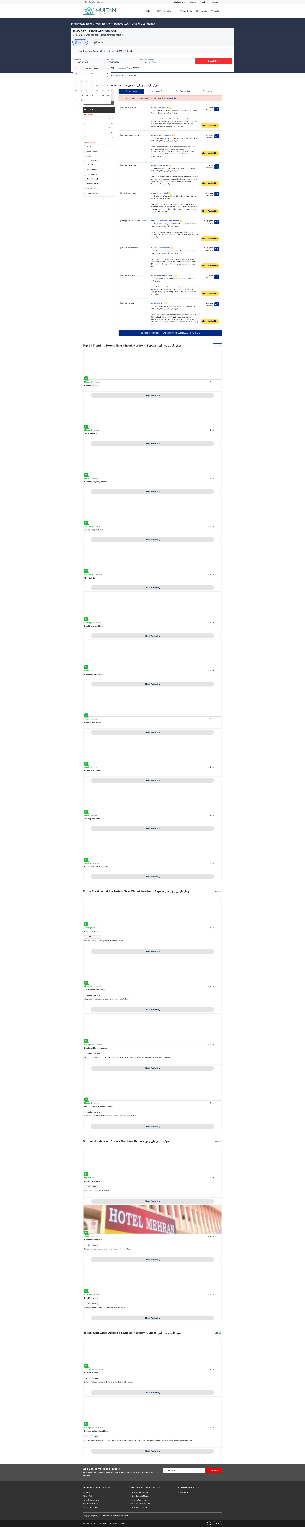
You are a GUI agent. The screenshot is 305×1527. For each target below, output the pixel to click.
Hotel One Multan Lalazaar (95, 1048)
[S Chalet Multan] (152, 1352)
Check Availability (210, 125)
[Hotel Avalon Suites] (135, 165)
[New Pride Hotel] (152, 911)
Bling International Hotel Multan (165, 220)
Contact (216, 11)
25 (87, 95)
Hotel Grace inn (91, 385)
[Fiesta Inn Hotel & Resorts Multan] (152, 1086)
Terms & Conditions (91, 1500)
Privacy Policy (88, 1496)
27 (97, 95)
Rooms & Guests (147, 59)
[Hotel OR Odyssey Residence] (152, 461)
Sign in (193, 2)
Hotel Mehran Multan (93, 1240)
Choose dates (172, 98)
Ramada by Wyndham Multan (96, 1431)
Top (208, 91)
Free (183, 91)
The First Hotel (90, 434)
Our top (131, 91)
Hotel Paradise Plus (159, 107)
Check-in (77, 59)
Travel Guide (183, 1492)
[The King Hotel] (152, 557)
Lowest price (157, 91)
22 (108, 90)
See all (218, 346)
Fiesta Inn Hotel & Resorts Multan (98, 1106)
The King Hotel (90, 578)
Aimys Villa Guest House (94, 990)
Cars (100, 42)
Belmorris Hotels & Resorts (96, 867)
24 (82, 95)
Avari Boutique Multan (93, 530)
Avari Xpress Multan (93, 819)
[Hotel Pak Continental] (135, 248)
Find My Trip (179, 2)
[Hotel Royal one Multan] (152, 606)
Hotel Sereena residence (162, 135)
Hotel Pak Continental (161, 248)
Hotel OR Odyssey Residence (96, 482)
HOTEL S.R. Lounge (92, 770)
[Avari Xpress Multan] (152, 798)
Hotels (82, 42)
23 (76, 95)
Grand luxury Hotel (159, 193)
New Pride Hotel (91, 931)
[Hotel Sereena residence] (135, 135)
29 (108, 95)
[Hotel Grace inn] (152, 365)
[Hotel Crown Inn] (152, 1277)
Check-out (110, 59)
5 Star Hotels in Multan (139, 1492)
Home (150, 11)
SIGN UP (214, 1471)
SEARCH (213, 61)
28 (103, 95)
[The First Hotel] (152, 413)
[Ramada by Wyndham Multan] (152, 1411)
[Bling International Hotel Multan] (135, 221)
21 (103, 90)
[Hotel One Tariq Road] (152, 654)
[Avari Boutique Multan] (152, 509)
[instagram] (220, 1523)
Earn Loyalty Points (90, 1507)
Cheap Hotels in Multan (139, 1500)
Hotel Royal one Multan (94, 626)
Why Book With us (90, 1503)
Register (204, 2)
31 (82, 100)
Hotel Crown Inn (91, 1298)
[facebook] (209, 1523)
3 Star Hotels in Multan (139, 1496)
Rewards (203, 11)
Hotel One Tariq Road (93, 674)
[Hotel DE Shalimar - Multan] (135, 276)
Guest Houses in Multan (140, 1503)
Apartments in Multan (139, 1507)
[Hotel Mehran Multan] (152, 1219)
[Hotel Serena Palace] (152, 702)
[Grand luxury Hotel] (135, 193)
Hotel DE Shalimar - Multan (163, 275)
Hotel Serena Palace (92, 722)
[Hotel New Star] (135, 303)
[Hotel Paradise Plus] (135, 108)
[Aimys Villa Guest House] (152, 969)
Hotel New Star (158, 303)
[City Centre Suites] (152, 1161)
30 (76, 100)
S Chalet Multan (91, 1373)
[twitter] (215, 1523)
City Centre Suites (92, 1181)
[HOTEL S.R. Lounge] (152, 750)
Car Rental (187, 11)
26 (92, 95)
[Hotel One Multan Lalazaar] (152, 1028)
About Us (87, 1492)
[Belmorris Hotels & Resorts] (152, 846)
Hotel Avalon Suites (160, 165)
